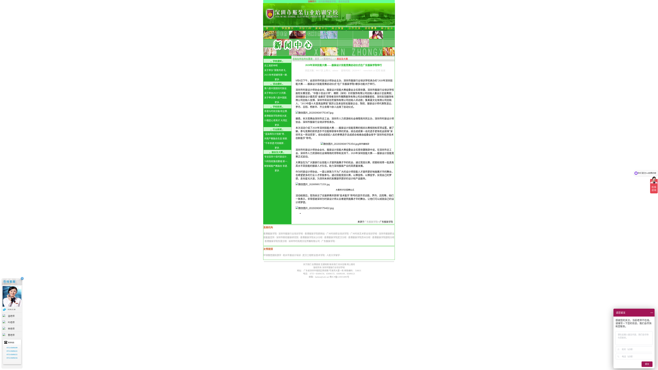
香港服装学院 (270, 233)
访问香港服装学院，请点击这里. (334, 1)
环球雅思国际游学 (272, 255)
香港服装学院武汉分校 (335, 237)
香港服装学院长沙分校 (311, 237)
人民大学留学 (333, 255)
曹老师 (11, 335)
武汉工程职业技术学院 (313, 255)
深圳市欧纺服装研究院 (287, 237)
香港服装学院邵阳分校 (383, 237)
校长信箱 (342, 264)
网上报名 (350, 264)
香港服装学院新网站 (315, 233)
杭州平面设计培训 (292, 255)
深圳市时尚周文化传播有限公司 (304, 241)
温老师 (11, 316)
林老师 (11, 328)
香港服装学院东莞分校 (276, 241)
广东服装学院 (371, 221)
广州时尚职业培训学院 (337, 233)
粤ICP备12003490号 (339, 277)
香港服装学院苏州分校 (359, 237)
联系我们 (333, 264)
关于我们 (307, 264)
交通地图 (325, 264)
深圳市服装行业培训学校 (290, 233)
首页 (317, 59)
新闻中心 (328, 59)
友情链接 (316, 264)
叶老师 (11, 322)
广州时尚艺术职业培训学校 (363, 233)
